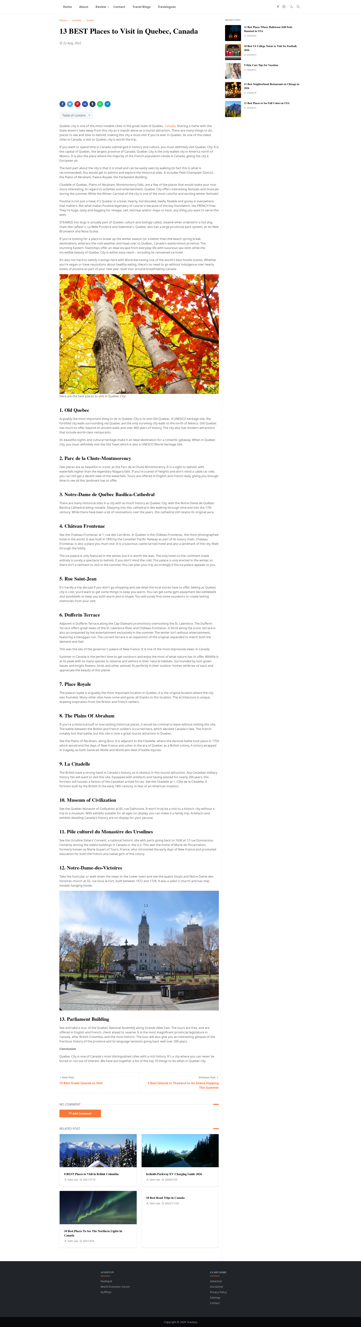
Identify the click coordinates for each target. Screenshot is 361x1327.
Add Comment (82, 1113)
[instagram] (284, 7)
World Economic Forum (115, 1286)
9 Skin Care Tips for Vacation (261, 65)
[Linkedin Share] (85, 104)
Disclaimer (216, 1286)
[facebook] (278, 7)
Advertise (216, 1281)
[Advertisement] (139, 74)
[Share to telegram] (108, 104)
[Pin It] (77, 104)
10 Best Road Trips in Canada (165, 1197)
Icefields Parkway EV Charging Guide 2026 (174, 1174)
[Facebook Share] (62, 104)
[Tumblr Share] (92, 104)
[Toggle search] (298, 6)
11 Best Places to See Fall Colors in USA (267, 103)
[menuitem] (67, 7)
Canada (170, 126)
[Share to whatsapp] (100, 104)
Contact (215, 1303)
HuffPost (106, 1292)
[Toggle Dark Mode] (292, 7)
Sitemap (215, 1297)
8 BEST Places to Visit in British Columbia (91, 1174)
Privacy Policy (218, 1292)
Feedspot (106, 1281)
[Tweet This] (70, 104)
